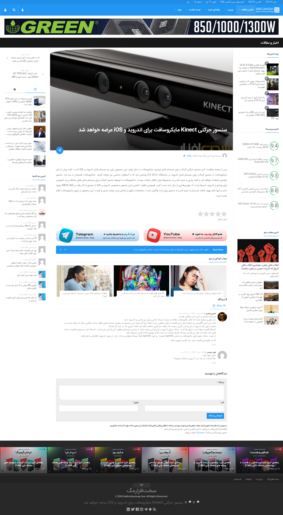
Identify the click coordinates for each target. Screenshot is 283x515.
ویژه (179, 10)
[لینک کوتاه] (184, 156)
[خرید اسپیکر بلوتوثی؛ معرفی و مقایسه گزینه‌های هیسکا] (40, 161)
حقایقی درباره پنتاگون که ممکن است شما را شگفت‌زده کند (250, 285)
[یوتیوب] (185, 235)
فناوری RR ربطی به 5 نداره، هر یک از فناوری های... (21, 287)
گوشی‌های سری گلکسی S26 (232, 2)
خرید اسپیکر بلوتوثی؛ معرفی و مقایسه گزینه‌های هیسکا (20, 161)
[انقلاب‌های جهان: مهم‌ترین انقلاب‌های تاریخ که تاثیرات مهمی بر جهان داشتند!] (258, 250)
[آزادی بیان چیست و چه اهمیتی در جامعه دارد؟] (271, 320)
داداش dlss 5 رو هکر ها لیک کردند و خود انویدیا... (21, 227)
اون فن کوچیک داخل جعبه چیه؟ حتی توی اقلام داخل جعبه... (21, 252)
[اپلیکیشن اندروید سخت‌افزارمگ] (150, 509)
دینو (188, 2)
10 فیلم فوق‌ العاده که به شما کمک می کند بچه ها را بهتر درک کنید (143, 295)
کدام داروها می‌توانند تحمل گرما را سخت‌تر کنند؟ (201, 293)
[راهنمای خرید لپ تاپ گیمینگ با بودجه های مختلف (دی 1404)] (23, 460)
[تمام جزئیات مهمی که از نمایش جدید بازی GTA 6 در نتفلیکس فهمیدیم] (273, 84)
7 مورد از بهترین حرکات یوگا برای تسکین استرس (251, 309)
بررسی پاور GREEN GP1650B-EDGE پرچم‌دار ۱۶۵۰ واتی (255, 146)
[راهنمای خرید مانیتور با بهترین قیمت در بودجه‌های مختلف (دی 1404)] (118, 460)
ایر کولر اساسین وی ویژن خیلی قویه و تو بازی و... (21, 299)
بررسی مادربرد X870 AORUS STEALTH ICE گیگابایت (256, 176)
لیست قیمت (194, 10)
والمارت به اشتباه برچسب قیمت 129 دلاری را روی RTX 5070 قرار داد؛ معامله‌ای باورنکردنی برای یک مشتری (18, 116)
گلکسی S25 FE (254, 2)
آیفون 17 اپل (211, 2)
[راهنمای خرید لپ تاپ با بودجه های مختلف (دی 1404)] (70, 460)
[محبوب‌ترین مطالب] (14, 90)
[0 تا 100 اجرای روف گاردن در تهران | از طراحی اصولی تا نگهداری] (271, 297)
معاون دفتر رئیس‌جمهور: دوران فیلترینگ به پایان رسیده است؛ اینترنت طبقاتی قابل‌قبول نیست (171, 249)
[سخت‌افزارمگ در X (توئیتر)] (133, 509)
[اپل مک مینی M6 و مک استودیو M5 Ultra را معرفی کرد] (273, 114)
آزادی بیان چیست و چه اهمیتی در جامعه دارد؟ (252, 320)
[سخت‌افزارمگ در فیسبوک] (137, 509)
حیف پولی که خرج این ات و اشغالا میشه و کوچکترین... (22, 202)
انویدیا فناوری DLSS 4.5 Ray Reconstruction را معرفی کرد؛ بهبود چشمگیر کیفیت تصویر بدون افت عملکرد (251, 69)
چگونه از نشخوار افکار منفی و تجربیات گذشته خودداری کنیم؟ (85, 295)
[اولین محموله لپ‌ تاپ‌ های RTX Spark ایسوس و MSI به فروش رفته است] (40, 102)
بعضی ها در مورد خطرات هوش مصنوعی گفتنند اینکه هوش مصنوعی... (20, 264)
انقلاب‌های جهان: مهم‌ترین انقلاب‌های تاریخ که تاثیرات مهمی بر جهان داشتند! (260, 267)
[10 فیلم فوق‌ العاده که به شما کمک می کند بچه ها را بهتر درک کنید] (141, 281)
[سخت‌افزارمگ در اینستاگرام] (141, 509)
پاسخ (214, 344)
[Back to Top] (141, 485)
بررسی (230, 10)
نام (222, 402)
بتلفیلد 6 (197, 2)
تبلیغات (248, 479)
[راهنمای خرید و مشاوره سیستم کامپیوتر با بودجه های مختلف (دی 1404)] (212, 460)
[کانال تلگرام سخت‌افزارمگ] (145, 509)
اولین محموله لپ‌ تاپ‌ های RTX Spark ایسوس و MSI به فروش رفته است (18, 101)
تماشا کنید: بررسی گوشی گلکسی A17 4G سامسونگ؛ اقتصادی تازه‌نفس (253, 190)
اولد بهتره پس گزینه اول (26, 275)
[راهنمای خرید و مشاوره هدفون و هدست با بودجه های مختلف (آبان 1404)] (259, 460)
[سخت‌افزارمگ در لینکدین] (128, 509)
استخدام (237, 479)
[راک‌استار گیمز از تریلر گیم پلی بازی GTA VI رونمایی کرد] (273, 99)
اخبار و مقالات (247, 10)
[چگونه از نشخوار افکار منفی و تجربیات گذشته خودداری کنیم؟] (84, 281)
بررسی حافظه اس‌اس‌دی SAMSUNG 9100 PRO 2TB (253, 161)
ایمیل (135, 402)
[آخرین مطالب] (35, 90)
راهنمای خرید (214, 10)
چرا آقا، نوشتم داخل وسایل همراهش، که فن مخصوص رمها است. (20, 215)
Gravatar (200, 433)
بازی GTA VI (271, 2)
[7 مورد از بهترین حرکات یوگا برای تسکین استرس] (271, 309)
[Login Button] (5, 9)
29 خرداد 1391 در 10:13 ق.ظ (191, 313)
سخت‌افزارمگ (273, 479)
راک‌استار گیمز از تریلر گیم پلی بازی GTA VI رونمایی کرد (253, 99)
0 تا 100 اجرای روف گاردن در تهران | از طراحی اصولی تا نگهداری (250, 297)
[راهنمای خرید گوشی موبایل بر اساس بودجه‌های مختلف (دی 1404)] (165, 460)
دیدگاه (217, 306)
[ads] (141, 27)
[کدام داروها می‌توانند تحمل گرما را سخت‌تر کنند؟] (198, 281)
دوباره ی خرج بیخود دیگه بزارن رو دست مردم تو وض (22, 190)
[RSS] (154, 509)
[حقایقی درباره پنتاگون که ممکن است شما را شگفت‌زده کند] (271, 285)
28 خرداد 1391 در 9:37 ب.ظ (192, 352)
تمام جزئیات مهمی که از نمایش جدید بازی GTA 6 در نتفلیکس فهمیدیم (252, 84)
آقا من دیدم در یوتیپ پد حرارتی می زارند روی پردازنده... (21, 239)
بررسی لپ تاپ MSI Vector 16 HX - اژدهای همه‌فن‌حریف (253, 205)
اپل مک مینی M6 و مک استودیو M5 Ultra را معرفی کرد (252, 114)
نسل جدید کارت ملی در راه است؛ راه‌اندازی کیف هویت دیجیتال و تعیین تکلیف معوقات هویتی (18, 146)
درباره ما (259, 479)
